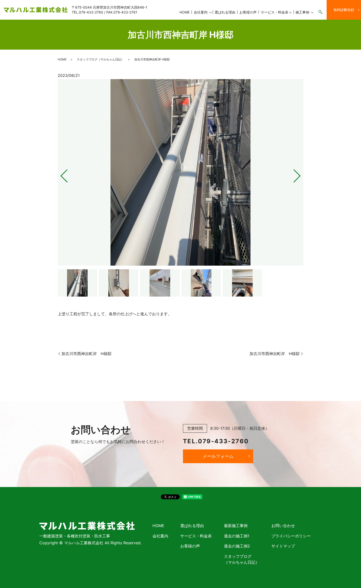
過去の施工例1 (236, 535)
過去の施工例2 (237, 546)
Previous (60, 174)
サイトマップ (283, 546)
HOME (185, 12)
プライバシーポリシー (291, 535)
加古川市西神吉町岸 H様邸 (86, 353)
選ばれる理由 (225, 12)
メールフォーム (218, 456)
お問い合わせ (283, 525)
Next (301, 174)
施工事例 (302, 12)
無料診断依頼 (343, 10)
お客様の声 (248, 12)
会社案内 (201, 12)
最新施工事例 (236, 525)
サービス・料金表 (274, 12)
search (320, 12)
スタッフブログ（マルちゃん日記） (100, 59)
